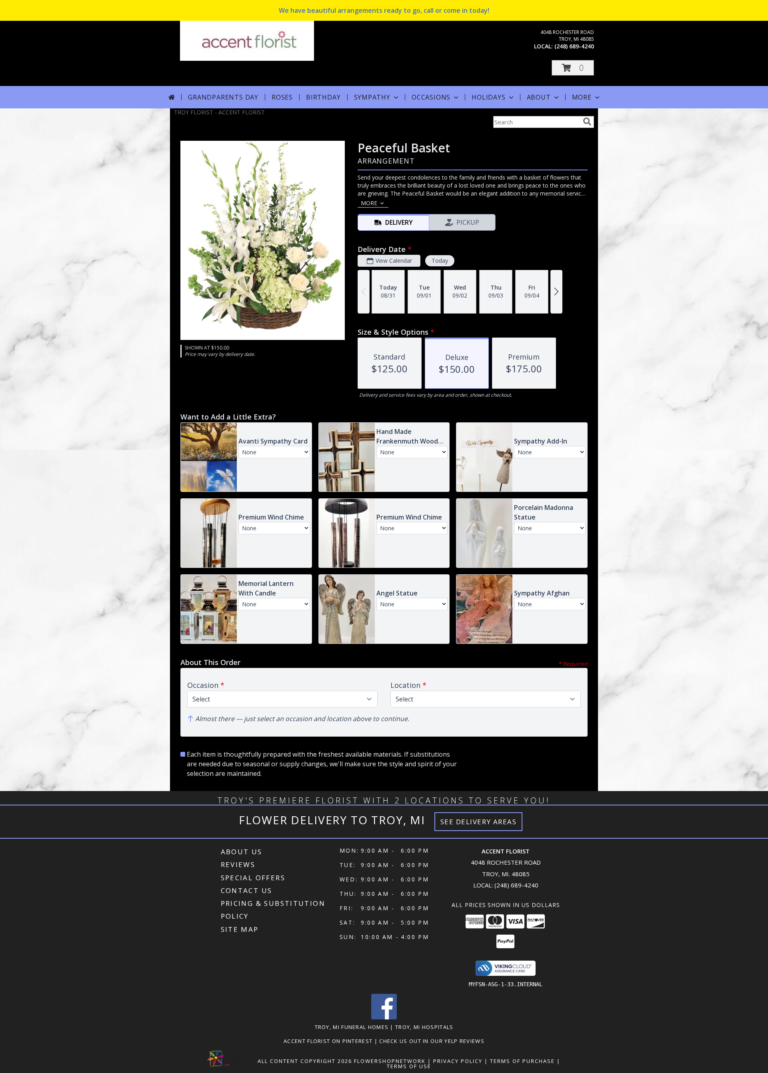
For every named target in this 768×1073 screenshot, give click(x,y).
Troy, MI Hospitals (424, 1027)
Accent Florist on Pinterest (329, 1041)
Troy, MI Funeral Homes (352, 1027)
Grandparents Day (223, 97)
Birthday (323, 97)
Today (440, 260)
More (582, 97)
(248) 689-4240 (574, 46)
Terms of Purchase (522, 1061)
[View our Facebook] (384, 1017)
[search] (587, 121)
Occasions (431, 97)
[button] (573, 68)
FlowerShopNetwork (390, 1061)
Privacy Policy (457, 1061)
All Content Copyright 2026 (305, 1061)
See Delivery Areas (478, 821)
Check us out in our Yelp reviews (431, 1041)
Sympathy (372, 97)
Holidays (488, 97)
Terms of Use (409, 1066)
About (539, 97)
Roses (282, 97)
